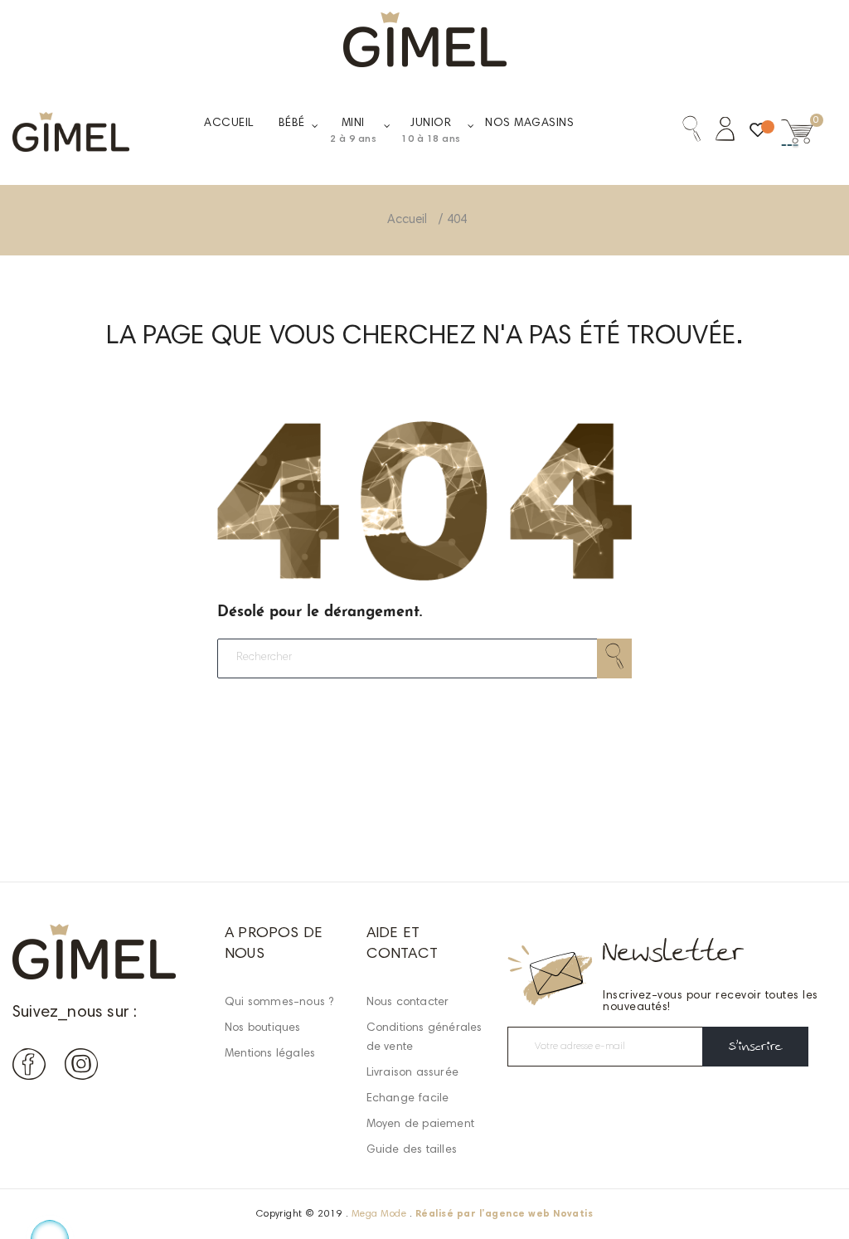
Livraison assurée (412, 1073)
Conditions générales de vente (424, 1038)
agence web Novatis (539, 1214)
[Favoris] (758, 134)
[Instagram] (81, 1067)
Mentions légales (270, 1054)
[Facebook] (29, 1067)
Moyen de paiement (420, 1124)
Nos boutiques (263, 1028)
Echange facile (407, 1099)
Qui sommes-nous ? (279, 1002)
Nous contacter (407, 1002)
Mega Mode (379, 1214)
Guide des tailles (411, 1150)
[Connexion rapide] (718, 132)
